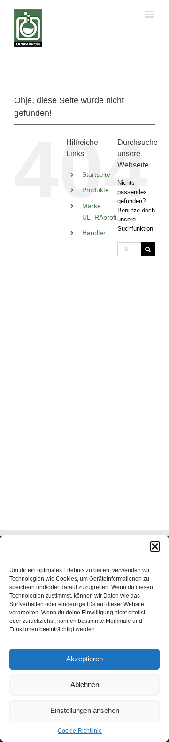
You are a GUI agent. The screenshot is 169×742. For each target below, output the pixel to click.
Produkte (95, 190)
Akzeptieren (84, 659)
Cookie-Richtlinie (80, 730)
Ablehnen (84, 685)
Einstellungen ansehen (84, 710)
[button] (155, 546)
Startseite (96, 174)
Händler (94, 232)
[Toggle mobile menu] (150, 14)
